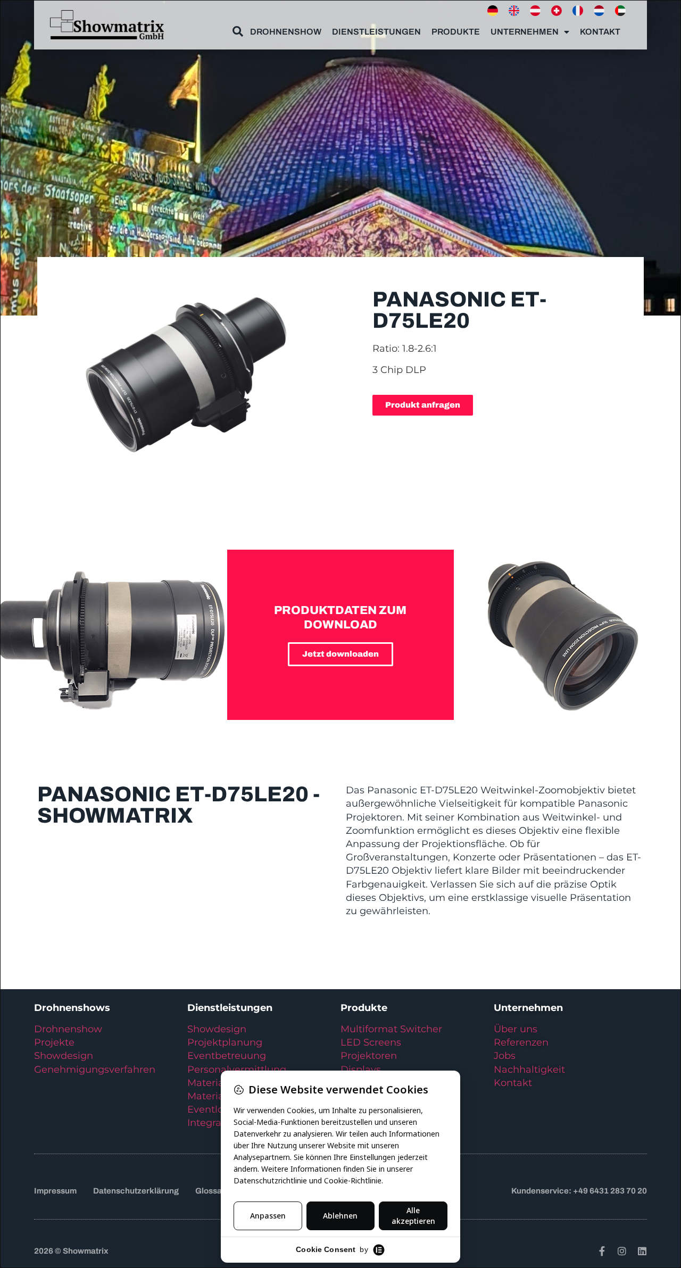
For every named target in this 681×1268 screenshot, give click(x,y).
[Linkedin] (642, 1251)
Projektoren (368, 1056)
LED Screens (370, 1042)
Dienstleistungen (376, 31)
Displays (360, 1069)
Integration (213, 1123)
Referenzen (521, 1042)
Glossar (210, 1191)
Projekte (54, 1042)
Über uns (515, 1029)
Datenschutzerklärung (136, 1191)
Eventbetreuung (226, 1056)
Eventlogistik (218, 1109)
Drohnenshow (285, 31)
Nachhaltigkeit (529, 1069)
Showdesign (63, 1056)
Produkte (455, 31)
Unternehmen (525, 31)
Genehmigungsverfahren (94, 1069)
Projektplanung (224, 1042)
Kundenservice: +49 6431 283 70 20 (579, 1191)
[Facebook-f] (602, 1251)
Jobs (505, 1056)
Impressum (55, 1191)
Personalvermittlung (236, 1069)
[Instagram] (622, 1251)
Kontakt (600, 31)
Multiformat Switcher (391, 1029)
